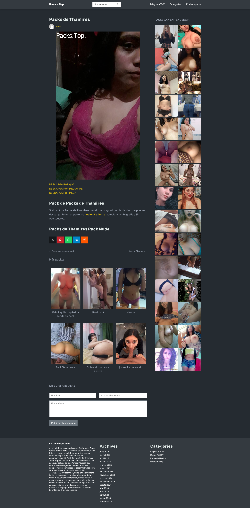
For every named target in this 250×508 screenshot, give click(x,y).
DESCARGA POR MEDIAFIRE (66, 188)
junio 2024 (105, 491)
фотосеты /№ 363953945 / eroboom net (66, 471)
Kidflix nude (84, 448)
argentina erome (72, 485)
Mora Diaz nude (69, 450)
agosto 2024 (105, 485)
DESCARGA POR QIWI (61, 184)
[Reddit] (84, 240)
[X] (52, 240)
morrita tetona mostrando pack (63, 448)
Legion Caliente (157, 451)
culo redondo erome (73, 455)
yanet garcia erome (77, 475)
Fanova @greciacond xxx (67, 465)
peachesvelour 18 (57, 458)
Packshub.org (156, 461)
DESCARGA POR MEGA (62, 192)
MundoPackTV (156, 455)
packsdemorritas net (84, 460)
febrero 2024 (106, 501)
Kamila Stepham (137, 251)
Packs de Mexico (158, 458)
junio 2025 (104, 451)
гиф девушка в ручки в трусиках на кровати (70, 478)
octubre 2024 (106, 478)
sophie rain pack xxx (64, 460)
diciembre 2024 (107, 471)
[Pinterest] (60, 240)
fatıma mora (75, 482)
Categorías (175, 4)
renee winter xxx (76, 487)
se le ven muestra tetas (60, 470)
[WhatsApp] (68, 240)
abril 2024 (104, 495)
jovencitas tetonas (68, 477)
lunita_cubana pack (58, 475)
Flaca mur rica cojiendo (63, 251)
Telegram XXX (157, 4)
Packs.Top (56, 4)
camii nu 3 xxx (62, 482)
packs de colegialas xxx (60, 463)
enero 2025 (105, 468)
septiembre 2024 (107, 481)
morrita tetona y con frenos (73, 453)
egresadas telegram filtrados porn (79, 468)
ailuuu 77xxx (83, 450)
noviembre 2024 (107, 475)
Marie (58, 26)
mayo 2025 (105, 455)
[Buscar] (118, 4)
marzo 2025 (105, 461)
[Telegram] (76, 240)
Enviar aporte (193, 4)
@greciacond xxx (69, 490)
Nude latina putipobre (84, 473)
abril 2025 (104, 458)
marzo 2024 (105, 498)
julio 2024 (104, 488)
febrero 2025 (106, 465)
